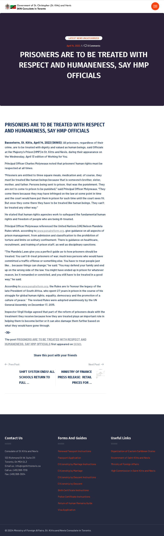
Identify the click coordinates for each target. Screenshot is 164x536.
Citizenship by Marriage (70, 470)
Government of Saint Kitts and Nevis (130, 457)
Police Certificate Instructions (74, 496)
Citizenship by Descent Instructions (77, 477)
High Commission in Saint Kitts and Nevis (133, 470)
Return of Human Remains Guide (75, 503)
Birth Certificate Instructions (73, 490)
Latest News (75, 38)
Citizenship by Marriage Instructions (77, 464)
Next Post (94, 364)
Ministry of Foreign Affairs (125, 464)
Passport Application (69, 457)
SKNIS (77, 344)
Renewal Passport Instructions (74, 451)
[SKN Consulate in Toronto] (38, 6)
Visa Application (66, 509)
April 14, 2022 (73, 45)
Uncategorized (91, 38)
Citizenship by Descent (70, 483)
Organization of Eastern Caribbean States (133, 451)
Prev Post (14, 364)
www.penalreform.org (50, 230)
